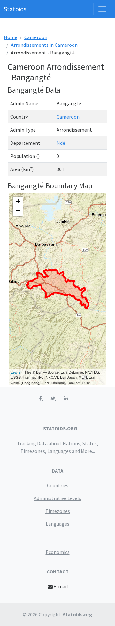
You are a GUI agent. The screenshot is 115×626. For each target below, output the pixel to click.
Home (10, 37)
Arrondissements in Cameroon (44, 45)
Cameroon (35, 37)
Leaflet (16, 372)
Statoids (15, 9)
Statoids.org (77, 614)
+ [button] (18, 201)
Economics (58, 552)
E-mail (60, 586)
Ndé (61, 143)
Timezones (57, 511)
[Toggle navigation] (102, 9)
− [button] (18, 211)
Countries (57, 485)
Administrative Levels (57, 498)
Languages (57, 524)
